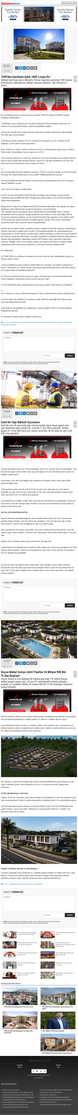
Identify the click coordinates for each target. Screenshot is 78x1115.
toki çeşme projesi (37, 322)
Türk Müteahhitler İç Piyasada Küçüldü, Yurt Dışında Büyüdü (18, 1097)
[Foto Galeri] (69, 2)
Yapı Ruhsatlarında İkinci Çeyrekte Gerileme (14, 1099)
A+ (75, 77)
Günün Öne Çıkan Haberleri (9, 1084)
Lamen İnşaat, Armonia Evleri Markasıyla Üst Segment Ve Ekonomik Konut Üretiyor (53, 1098)
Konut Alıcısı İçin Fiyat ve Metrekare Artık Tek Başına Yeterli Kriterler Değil (54, 1105)
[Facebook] (16, 68)
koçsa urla (29, 884)
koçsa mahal (21, 884)
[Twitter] (20, 68)
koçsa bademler (37, 884)
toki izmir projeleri (11, 325)
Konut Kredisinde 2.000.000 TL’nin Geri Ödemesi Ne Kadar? (18, 1092)
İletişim (58, 1065)
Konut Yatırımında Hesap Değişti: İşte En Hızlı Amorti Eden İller (56, 1090)
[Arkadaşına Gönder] (28, 68)
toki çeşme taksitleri (50, 322)
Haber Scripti (37, 1078)
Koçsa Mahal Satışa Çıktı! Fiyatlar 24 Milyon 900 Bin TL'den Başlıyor (17, 1095)
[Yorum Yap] (35, 68)
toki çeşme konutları (25, 322)
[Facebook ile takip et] (33, 1071)
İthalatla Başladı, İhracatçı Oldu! (48, 1095)
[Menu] (62, 2)
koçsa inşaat (13, 884)
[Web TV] (66, 2)
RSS (58, 1067)
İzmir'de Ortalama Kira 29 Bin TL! (48, 1102)
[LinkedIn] (24, 68)
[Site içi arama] (75, 2)
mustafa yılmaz (14, 322)
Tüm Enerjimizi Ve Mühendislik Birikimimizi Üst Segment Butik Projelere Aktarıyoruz (55, 1100)
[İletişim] (72, 2)
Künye (19, 1067)
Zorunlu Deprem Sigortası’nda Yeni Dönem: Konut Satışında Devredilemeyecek (17, 1102)
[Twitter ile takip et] (37, 1071)
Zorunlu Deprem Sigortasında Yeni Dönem (51, 1092)
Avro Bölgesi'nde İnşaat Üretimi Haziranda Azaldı (15, 1107)
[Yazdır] (32, 68)
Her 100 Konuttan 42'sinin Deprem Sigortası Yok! (15, 1104)
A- (75, 81)
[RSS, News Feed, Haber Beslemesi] (41, 1071)
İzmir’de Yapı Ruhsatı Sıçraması (11, 1090)
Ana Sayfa (19, 1065)
